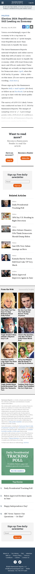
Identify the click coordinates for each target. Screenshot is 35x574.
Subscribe (25, 158)
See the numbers (17, 471)
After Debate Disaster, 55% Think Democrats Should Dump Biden (22, 233)
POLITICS (5, 16)
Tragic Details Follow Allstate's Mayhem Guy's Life (8, 336)
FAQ (22, 553)
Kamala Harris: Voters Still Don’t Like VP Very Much (22, 262)
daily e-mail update (16, 88)
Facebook (18, 91)
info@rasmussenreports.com (14, 569)
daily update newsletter (15, 422)
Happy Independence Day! (15, 506)
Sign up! (17, 186)
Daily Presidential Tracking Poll (18, 488)
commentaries (22, 428)
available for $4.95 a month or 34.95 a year (17, 430)
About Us (6, 553)
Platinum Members (14, 438)
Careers (17, 557)
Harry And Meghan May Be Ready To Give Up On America (25, 361)
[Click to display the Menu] (2, 2)
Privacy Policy (17, 555)
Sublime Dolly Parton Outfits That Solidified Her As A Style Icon (26, 386)
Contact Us (25, 557)
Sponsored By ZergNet (26, 289)
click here (13, 80)
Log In (31, 3)
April (21, 71)
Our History (15, 553)
